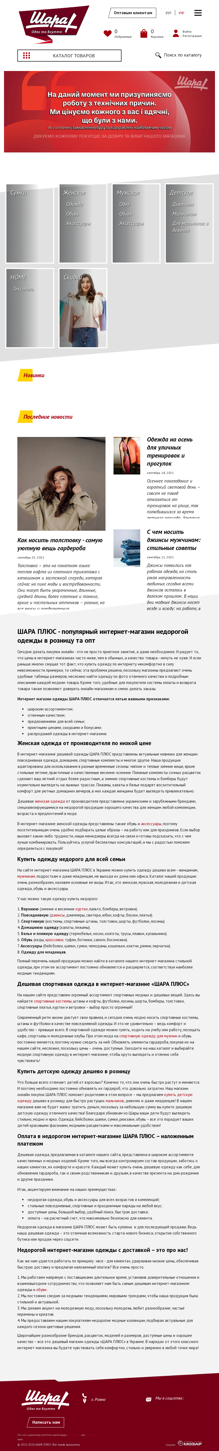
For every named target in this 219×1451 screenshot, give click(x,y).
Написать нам (46, 1422)
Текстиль (23, 289)
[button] (178, 55)
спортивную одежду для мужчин (148, 1035)
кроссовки (54, 939)
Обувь (72, 214)
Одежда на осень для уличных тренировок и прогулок (170, 451)
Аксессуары (78, 223)
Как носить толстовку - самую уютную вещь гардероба (60, 544)
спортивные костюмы (53, 1001)
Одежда (74, 204)
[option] (109, 111)
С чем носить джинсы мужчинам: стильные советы (174, 540)
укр (181, 12)
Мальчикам (184, 214)
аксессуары (151, 823)
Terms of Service (92, 1435)
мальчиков (115, 1100)
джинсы (58, 915)
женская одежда (50, 801)
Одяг (124, 204)
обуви (41, 1289)
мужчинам (26, 876)
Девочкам (183, 204)
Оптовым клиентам (133, 12)
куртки (82, 908)
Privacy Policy (74, 1435)
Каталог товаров (74, 56)
